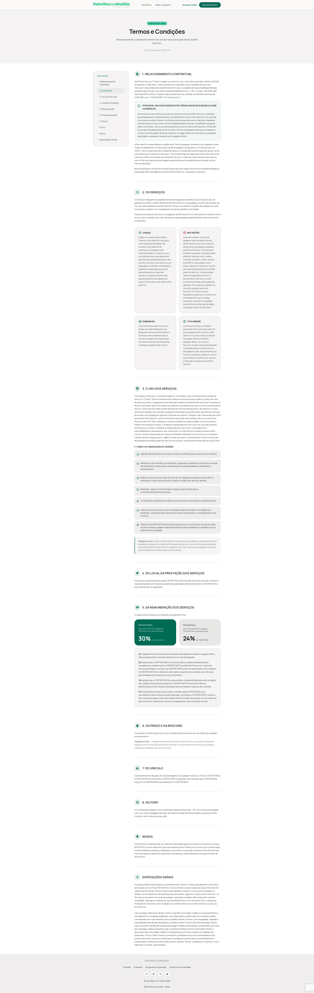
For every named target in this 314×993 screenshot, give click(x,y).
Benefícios (147, 5)
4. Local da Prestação (109, 103)
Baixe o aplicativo (163, 5)
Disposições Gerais (108, 139)
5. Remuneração (106, 109)
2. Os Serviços (105, 90)
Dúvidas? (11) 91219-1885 (158, 981)
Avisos (102, 133)
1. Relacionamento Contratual (107, 83)
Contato (127, 967)
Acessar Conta (190, 5)
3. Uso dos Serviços (108, 96)
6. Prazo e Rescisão (108, 115)
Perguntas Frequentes (156, 967)
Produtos (138, 967)
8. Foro (102, 127)
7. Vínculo (103, 121)
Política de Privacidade (180, 967)
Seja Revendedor (210, 5)
